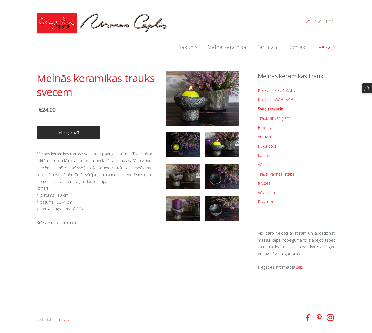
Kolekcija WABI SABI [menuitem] (276, 99)
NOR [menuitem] (330, 21)
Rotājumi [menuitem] (266, 202)
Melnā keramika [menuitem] (227, 47)
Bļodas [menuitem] (264, 127)
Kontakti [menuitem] (298, 47)
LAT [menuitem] (307, 21)
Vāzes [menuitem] (263, 165)
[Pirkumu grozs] (367, 88)
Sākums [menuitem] (188, 47)
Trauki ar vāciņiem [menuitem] (274, 118)
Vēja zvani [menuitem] (267, 192)
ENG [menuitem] (318, 21)
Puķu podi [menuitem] (267, 146)
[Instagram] (330, 317)
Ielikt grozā (68, 132)
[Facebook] (308, 317)
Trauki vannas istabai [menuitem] (276, 174)
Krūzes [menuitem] (264, 183)
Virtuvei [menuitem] (264, 136)
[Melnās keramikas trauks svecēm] (183, 144)
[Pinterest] (319, 317)
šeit (299, 267)
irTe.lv (64, 319)
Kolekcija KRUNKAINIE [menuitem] (278, 90)
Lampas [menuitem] (265, 155)
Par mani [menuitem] (267, 47)
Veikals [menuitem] (327, 47)
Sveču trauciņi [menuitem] (271, 109)
